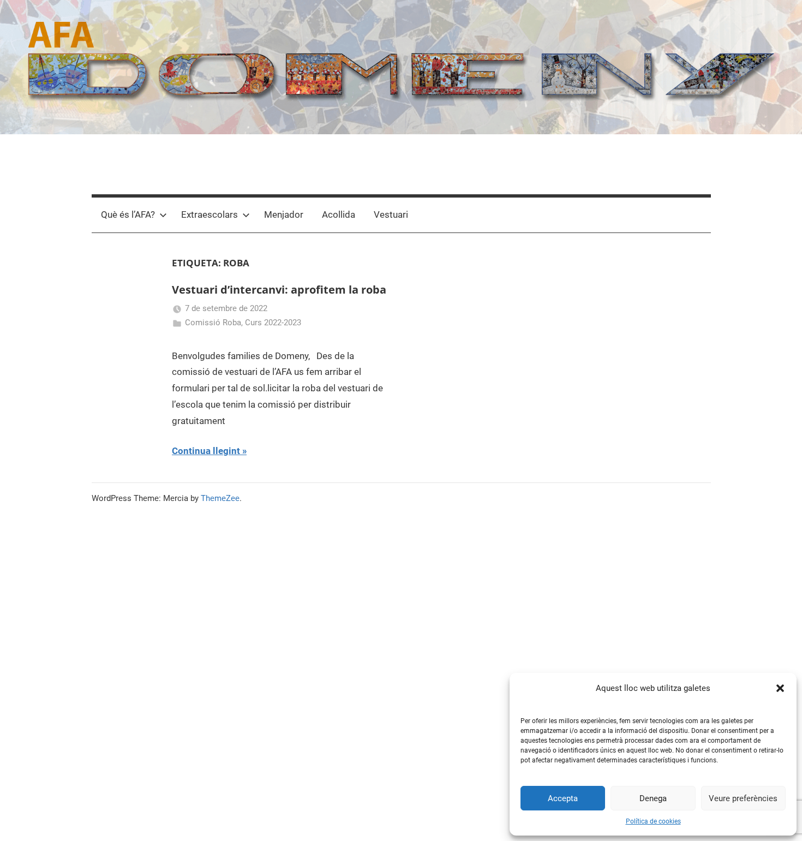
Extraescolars (209, 214)
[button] (780, 688)
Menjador (283, 214)
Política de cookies (653, 821)
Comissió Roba (213, 322)
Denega (653, 798)
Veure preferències (743, 798)
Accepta (563, 798)
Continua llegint (206, 450)
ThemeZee (220, 498)
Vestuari (391, 214)
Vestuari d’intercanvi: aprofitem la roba (279, 289)
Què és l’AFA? (128, 214)
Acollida (338, 214)
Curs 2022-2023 (273, 322)
